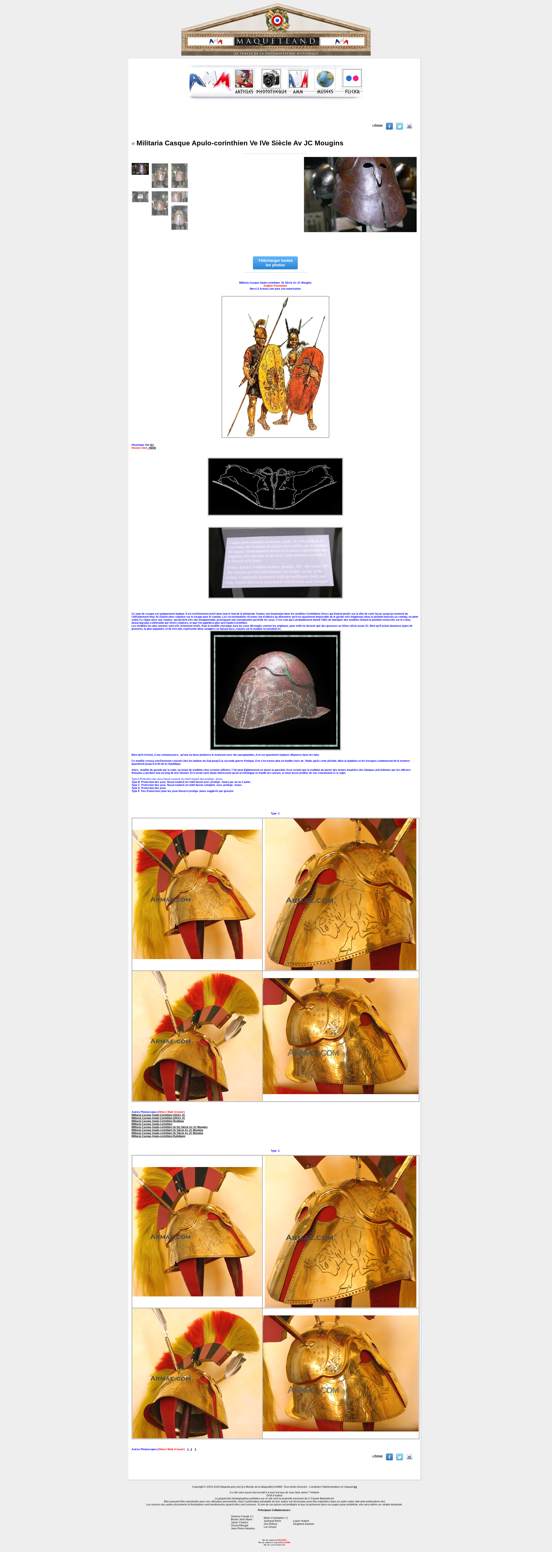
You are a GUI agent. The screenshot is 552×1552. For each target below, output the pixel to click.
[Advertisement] (274, 113)
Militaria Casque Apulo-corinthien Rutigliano (158, 1136)
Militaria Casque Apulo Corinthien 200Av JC (158, 1115)
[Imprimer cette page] (409, 128)
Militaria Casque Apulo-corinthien (152, 1124)
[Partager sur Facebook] (389, 128)
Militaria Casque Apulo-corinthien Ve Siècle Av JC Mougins (167, 1130)
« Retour (377, 125)
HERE (151, 447)
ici (355, 1486)
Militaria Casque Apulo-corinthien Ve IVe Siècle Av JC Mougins (170, 1127)
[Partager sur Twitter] (399, 128)
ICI (152, 444)
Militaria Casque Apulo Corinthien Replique (158, 1121)
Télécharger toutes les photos (275, 262)
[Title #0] (360, 202)
